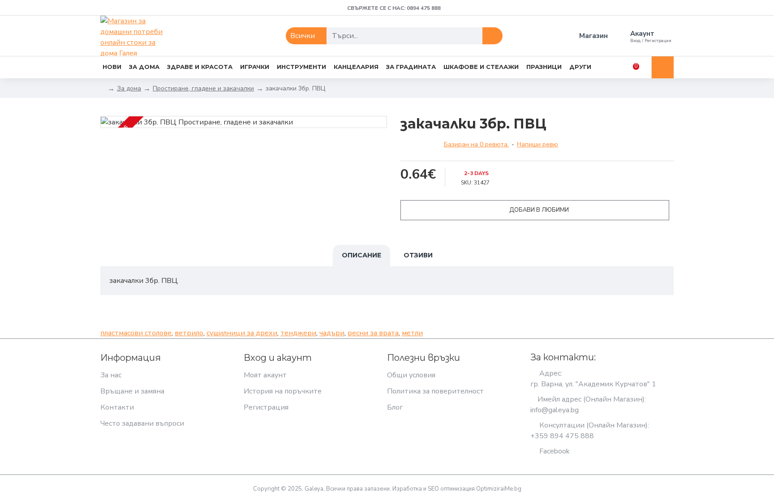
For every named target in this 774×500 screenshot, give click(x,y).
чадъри (331, 333)
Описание (361, 255)
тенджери (298, 333)
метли (412, 333)
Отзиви (418, 255)
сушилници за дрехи (241, 333)
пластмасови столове (136, 333)
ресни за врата (373, 333)
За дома (129, 88)
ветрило (189, 333)
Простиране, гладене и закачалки (203, 88)
